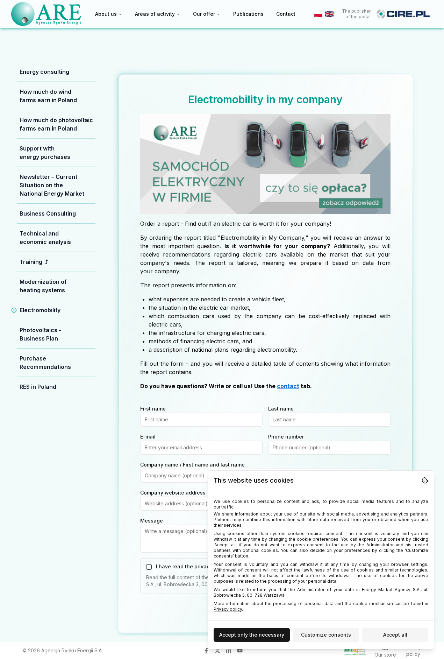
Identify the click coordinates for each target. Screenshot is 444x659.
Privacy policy (228, 609)
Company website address (173, 493)
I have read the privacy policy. (192, 566)
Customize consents (326, 635)
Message (151, 521)
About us (106, 14)
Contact (285, 14)
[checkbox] (149, 567)
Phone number (286, 437)
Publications (248, 14)
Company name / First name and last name (192, 465)
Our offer (204, 14)
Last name (281, 409)
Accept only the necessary (251, 635)
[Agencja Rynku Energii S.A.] (46, 14)
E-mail (148, 437)
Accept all (395, 635)
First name (153, 409)
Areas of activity (155, 14)
